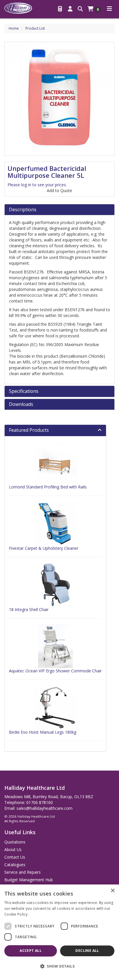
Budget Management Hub (28, 879)
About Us (13, 849)
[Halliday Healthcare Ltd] (18, 7)
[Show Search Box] (80, 8)
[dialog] (59, 930)
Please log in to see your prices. (37, 184)
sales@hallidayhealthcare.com (44, 808)
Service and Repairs (22, 872)
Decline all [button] (87, 950)
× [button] (112, 891)
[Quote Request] (60, 8)
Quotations (14, 842)
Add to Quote (59, 190)
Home (14, 28)
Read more (39, 914)
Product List (35, 28)
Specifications (23, 391)
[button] (59, 966)
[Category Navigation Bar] (109, 8)
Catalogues (14, 864)
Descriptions (22, 209)
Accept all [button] (31, 950)
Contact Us (14, 857)
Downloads (21, 404)
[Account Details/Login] (70, 8)
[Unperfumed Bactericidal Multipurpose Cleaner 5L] (59, 97)
